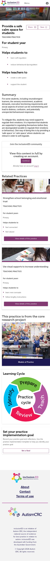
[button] (47, 3)
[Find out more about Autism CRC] (25, 512)
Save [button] (42, 27)
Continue (26, 161)
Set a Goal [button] (26, 451)
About (25, 487)
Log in (36, 166)
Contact (24, 491)
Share (30, 27)
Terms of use (25, 496)
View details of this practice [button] (26, 239)
